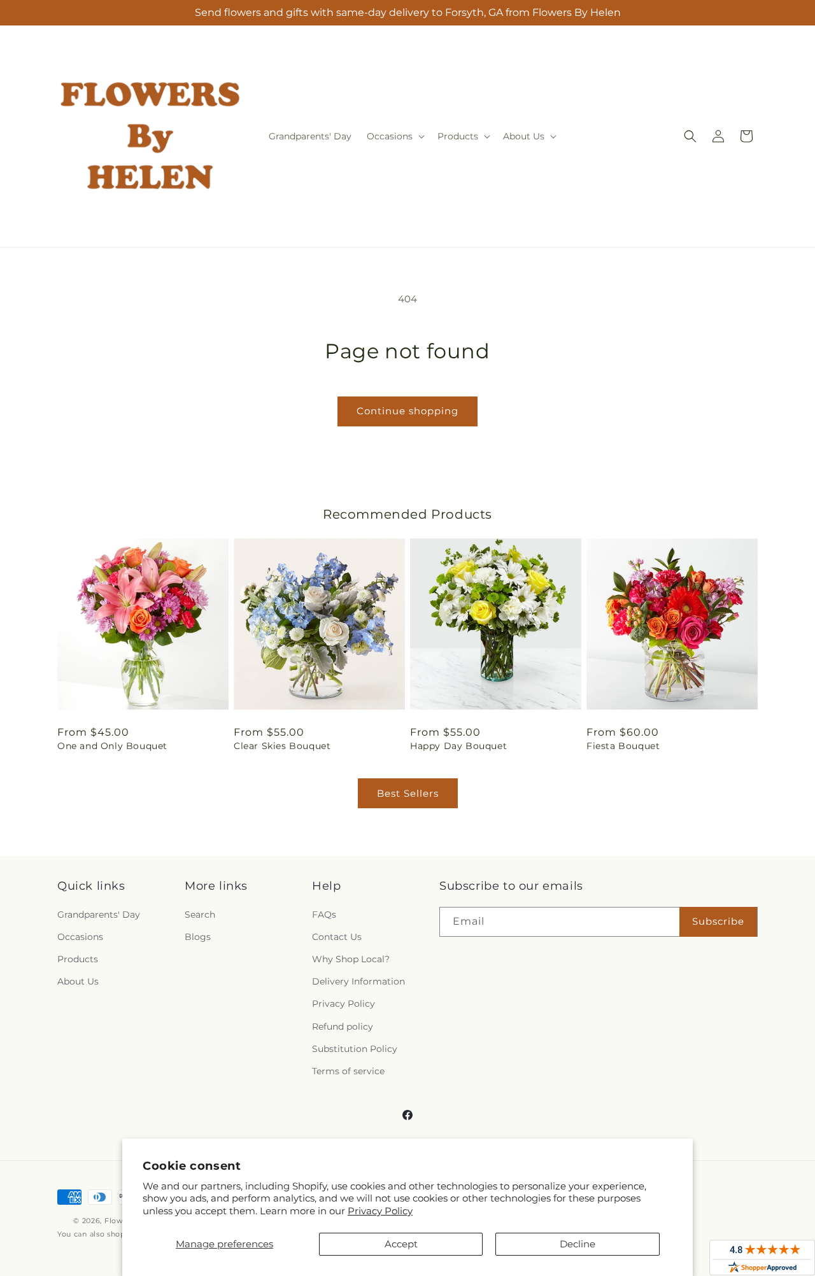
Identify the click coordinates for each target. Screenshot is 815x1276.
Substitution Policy (354, 1049)
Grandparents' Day (98, 914)
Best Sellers (408, 793)
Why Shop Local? (351, 959)
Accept (401, 1244)
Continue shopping (407, 411)
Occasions (80, 937)
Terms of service (348, 1071)
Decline (577, 1244)
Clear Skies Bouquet (282, 746)
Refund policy (342, 1026)
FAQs (324, 914)
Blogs (198, 937)
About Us (78, 981)
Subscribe (718, 921)
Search (200, 914)
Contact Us (337, 937)
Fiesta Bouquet (623, 746)
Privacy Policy (380, 1211)
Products (77, 959)
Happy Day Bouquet (458, 746)
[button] (394, 136)
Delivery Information (358, 981)
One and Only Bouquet (112, 746)
